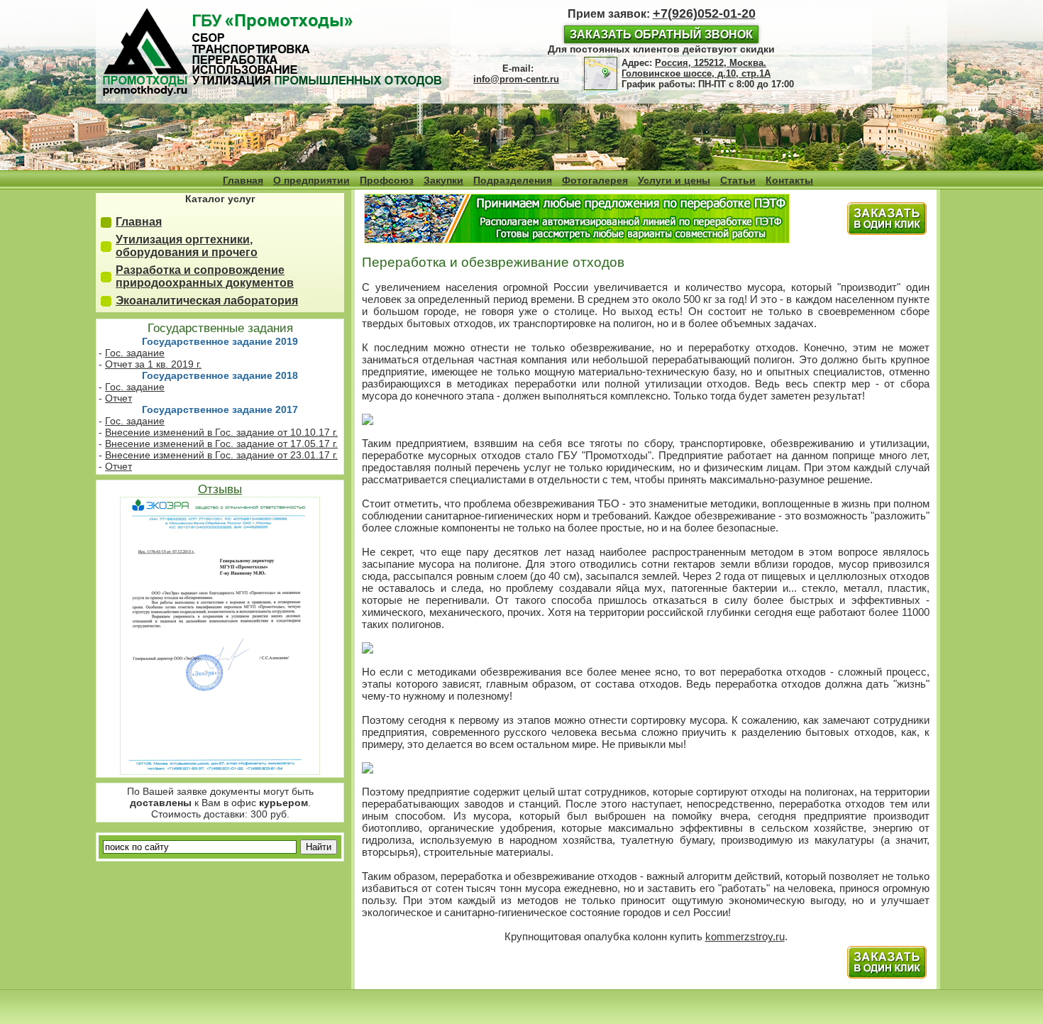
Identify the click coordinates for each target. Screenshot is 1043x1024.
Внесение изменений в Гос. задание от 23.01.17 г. (221, 455)
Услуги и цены (674, 180)
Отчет (118, 398)
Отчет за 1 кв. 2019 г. (153, 364)
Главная (243, 180)
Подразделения (512, 180)
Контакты (789, 180)
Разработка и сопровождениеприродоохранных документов (205, 276)
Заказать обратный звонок (661, 34)
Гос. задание (135, 352)
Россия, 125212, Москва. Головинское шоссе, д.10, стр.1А (696, 68)
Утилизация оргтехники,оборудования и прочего (187, 245)
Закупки (443, 180)
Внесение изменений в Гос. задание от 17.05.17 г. (221, 443)
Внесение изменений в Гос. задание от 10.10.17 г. (221, 432)
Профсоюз (387, 180)
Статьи (738, 180)
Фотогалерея (595, 180)
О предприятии (311, 180)
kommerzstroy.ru (745, 936)
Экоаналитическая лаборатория (207, 300)
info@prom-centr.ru (516, 79)
